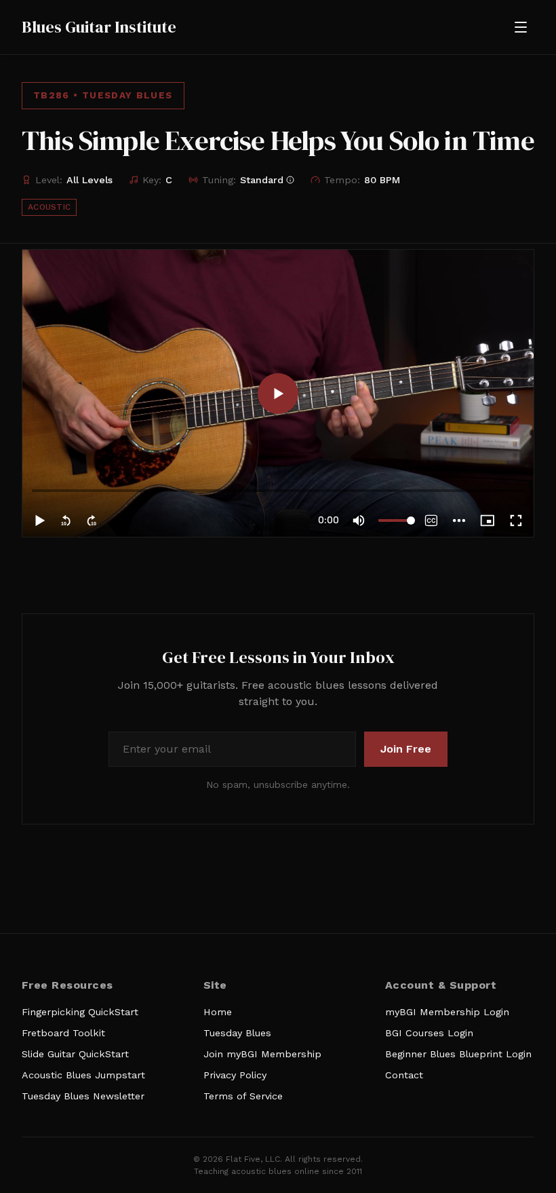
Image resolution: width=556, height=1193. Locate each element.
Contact (404, 1074)
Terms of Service (243, 1096)
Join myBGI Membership (262, 1053)
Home (217, 1011)
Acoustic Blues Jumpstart (83, 1074)
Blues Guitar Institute (99, 27)
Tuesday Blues (237, 1032)
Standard (261, 179)
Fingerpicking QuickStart (80, 1011)
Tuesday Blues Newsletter (83, 1096)
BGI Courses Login (429, 1032)
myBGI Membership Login (447, 1011)
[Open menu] (520, 27)
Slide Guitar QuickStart (75, 1053)
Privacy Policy (234, 1074)
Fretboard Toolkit (63, 1032)
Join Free (405, 748)
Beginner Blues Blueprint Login (458, 1053)
